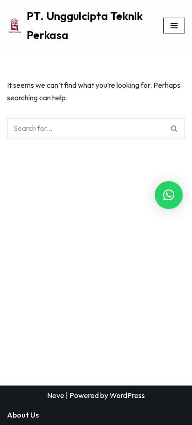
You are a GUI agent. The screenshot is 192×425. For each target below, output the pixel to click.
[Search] (174, 128)
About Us (23, 414)
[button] (169, 195)
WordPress (127, 395)
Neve (55, 395)
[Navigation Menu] (174, 25)
